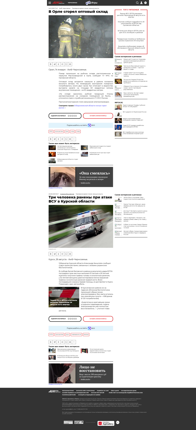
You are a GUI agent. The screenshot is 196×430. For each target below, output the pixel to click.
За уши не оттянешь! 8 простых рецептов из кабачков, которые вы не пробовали (135, 81)
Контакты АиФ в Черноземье (85, 390)
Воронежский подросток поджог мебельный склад (100, 147)
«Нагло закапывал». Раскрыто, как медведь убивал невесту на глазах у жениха (135, 219)
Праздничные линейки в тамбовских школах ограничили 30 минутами (131, 40)
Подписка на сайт (103, 390)
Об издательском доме (128, 390)
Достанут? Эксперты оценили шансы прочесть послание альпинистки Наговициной (135, 212)
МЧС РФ (51, 59)
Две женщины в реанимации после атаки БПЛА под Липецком (68, 350)
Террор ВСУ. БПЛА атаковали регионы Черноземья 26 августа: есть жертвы (131, 15)
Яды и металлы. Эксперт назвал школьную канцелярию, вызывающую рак (134, 94)
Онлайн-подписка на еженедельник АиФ (75, 392)
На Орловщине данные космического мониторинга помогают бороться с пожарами (67, 147)
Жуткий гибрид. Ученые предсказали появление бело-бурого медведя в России (135, 232)
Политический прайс (69, 395)
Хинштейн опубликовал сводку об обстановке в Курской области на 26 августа (131, 48)
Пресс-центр (115, 390)
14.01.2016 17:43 (53, 8)
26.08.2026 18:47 (53, 194)
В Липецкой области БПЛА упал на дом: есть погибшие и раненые (131, 31)
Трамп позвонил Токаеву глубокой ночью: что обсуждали (134, 105)
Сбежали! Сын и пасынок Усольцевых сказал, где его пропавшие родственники (135, 87)
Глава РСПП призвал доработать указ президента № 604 (133, 126)
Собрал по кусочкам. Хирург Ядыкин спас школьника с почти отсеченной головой (135, 226)
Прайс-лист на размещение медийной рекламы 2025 (126, 392)
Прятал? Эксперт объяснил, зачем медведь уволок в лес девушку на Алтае (134, 205)
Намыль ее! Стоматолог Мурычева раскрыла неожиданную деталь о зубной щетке (134, 60)
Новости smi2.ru (55, 188)
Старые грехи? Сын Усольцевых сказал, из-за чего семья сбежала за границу (135, 74)
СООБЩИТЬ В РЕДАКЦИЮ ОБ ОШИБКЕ (89, 395)
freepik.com (52, 249)
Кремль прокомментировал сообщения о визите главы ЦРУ (133, 119)
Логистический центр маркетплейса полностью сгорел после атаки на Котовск (100, 350)
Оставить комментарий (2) (98, 115)
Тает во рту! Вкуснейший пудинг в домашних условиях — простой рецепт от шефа (134, 67)
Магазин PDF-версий (97, 392)
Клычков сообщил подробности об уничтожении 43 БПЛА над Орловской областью (131, 23)
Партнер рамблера (90, 422)
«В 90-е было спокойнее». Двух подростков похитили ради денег (134, 198)
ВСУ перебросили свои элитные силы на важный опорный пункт (133, 132)
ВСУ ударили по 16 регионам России (134, 112)
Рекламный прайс (68, 390)
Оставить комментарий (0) (98, 318)
